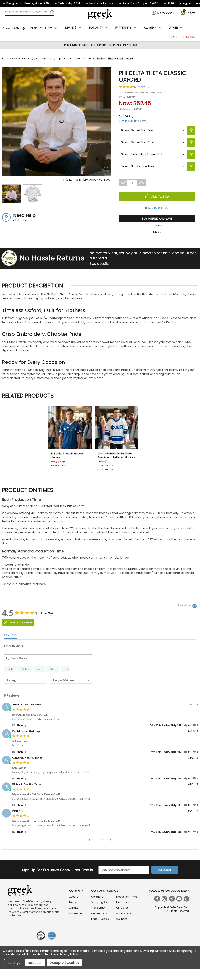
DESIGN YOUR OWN (42, 28)
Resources (122, 902)
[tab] (18, 622)
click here (39, 584)
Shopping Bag (100, 902)
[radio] (10, 669)
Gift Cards (122, 907)
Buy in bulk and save (132, 121)
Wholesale (75, 913)
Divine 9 (71, 28)
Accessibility (123, 913)
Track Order (98, 907)
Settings (14, 962)
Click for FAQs (22, 220)
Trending (189, 37)
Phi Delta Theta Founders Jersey (67, 455)
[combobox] (25, 680)
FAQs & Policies (100, 919)
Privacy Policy (69, 954)
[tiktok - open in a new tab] (186, 899)
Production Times (126, 896)
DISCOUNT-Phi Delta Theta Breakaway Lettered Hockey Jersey (116, 457)
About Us (74, 896)
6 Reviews (143, 86)
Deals (173, 37)
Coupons (121, 919)
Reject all (35, 962)
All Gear (150, 28)
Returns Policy (99, 913)
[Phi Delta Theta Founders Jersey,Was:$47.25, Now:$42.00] (70, 427)
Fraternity (123, 28)
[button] (19, 725)
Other (173, 28)
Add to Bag (160, 196)
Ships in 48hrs (12, 28)
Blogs (72, 902)
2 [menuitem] (102, 840)
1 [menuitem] (98, 840)
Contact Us (98, 896)
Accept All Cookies (64, 962)
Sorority (96, 28)
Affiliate (73, 907)
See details (99, 263)
